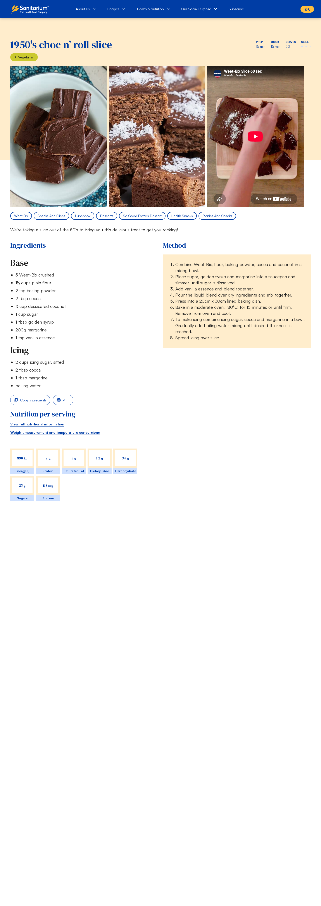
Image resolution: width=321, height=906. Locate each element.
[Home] (31, 9)
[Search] (307, 9)
